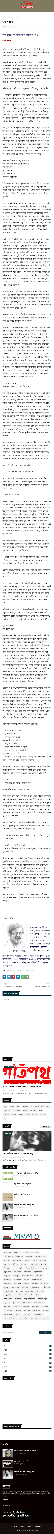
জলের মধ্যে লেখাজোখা (19, 970)
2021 (27, 1354)
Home (15, 1527)
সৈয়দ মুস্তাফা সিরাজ (23, 1318)
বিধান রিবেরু (18, 1299)
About (22, 1527)
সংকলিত (14, 1114)
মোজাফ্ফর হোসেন (26, 1302)
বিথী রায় (37, 1295)
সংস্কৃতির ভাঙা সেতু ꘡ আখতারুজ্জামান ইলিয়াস (26, 1173)
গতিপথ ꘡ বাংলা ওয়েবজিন (33, 1530)
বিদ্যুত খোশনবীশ (8, 1299)
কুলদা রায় (9, 970)
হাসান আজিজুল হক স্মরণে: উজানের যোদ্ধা (18, 1153)
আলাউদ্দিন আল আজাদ (27, 1276)
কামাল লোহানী (7, 1283)
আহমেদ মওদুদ (7, 1279)
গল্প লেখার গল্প (39, 1106)
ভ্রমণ (40, 1110)
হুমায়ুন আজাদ (27, 1272)
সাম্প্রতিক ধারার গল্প (31, 1114)
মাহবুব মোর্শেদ (24, 1264)
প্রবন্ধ (24, 1110)
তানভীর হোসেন (46, 1287)
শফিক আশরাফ (35, 1253)
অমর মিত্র (29, 1256)
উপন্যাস (12, 1106)
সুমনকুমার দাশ (27, 1314)
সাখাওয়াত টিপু (36, 1310)
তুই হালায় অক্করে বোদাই (21, 1461)
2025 (27, 1371)
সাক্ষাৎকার (21, 1114)
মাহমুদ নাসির (34, 1264)
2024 (27, 1367)
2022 (27, 1358)
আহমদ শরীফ (39, 1276)
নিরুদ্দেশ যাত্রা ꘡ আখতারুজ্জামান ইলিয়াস (25, 1451)
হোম (4, 17)
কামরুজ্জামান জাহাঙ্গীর (37, 1279)
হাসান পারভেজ (17, 1272)
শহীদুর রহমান (16, 1306)
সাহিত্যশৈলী (42, 1114)
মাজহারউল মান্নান (42, 1299)
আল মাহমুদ (16, 1276)
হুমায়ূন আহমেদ (34, 1318)
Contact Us (37, 1527)
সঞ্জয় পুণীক (18, 1310)
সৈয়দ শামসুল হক (43, 1268)
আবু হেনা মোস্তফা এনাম (39, 1260)
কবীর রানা (26, 1279)
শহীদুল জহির (26, 1306)
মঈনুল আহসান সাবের (29, 1299)
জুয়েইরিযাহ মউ (35, 1287)
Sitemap (29, 1527)
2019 (27, 1346)
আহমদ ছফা (7, 1264)
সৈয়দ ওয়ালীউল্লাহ (38, 1314)
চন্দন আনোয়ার (44, 1283)
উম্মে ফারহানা (17, 1279)
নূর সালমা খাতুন (29, 1291)
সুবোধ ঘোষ (18, 1314)
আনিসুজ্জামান (7, 1276)
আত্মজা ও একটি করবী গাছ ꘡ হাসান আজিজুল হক (27, 1215)
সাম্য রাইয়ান (46, 1310)
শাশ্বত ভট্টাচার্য (35, 1306)
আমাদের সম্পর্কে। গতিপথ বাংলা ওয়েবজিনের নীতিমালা (22, 1086)
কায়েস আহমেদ (17, 1283)
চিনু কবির (6, 1287)
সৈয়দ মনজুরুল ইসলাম (9, 1318)
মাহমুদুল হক (17, 1253)
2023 (27, 1363)
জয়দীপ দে (15, 1264)
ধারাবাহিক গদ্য (9, 17)
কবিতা (18, 1106)
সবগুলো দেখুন (45, 1126)
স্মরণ (5, 1118)
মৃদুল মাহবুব (16, 1302)
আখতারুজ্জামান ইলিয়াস (40, 1256)
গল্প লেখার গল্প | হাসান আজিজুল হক (24, 1205)
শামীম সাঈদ (27, 1260)
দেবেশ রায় (6, 1260)
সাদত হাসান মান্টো (17, 1268)
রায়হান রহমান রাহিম (39, 1302)
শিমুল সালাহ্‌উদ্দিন (8, 1310)
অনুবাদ (5, 1106)
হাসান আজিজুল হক (8, 1256)
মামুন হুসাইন (7, 1302)
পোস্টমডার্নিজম (16, 1110)
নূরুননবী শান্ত (19, 1256)
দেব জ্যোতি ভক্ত (8, 1291)
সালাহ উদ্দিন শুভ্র (8, 1314)
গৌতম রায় (35, 1283)
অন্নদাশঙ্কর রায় (38, 1272)
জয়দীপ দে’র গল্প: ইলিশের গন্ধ (22, 1194)
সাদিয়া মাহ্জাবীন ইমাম (30, 1268)
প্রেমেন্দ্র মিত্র (7, 1295)
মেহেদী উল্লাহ (7, 1253)
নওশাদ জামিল (19, 1291)
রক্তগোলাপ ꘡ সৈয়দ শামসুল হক (22, 1184)
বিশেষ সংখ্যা (33, 1110)
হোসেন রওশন (45, 1318)
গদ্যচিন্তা (25, 1106)
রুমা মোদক (43, 1264)
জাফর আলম (25, 1287)
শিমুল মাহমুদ (7, 1268)
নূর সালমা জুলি (40, 1291)
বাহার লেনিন (17, 1295)
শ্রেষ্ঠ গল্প (6, 1114)
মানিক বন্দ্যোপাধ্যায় (16, 1260)
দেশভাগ (47, 1106)
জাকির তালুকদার (15, 1287)
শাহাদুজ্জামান (45, 1306)
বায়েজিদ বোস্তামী (27, 1295)
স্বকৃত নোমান (7, 1272)
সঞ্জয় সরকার (27, 1310)
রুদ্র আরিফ (7, 1306)
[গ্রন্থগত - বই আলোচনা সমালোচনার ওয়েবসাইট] (21, 1239)
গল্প (31, 1106)
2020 (27, 1350)
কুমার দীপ (26, 1283)
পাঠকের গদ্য (7, 1110)
